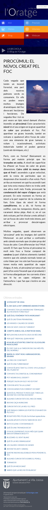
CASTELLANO (42, 7)
